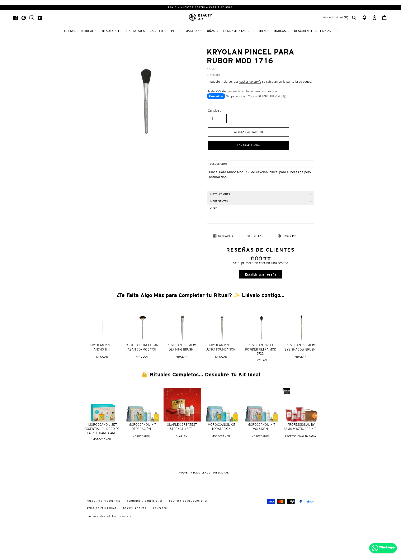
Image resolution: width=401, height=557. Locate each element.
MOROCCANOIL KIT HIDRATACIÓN (222, 427)
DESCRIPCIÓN (218, 163)
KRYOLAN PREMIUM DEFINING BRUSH (182, 347)
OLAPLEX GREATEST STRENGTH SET (182, 427)
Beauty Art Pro (135, 508)
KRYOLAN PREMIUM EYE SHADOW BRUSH (300, 347)
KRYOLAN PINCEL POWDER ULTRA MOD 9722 (260, 349)
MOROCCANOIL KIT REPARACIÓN (142, 427)
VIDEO (213, 208)
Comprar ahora (248, 145)
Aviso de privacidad (102, 508)
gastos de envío (250, 81)
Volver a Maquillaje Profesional (203, 472)
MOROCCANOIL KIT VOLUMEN (261, 427)
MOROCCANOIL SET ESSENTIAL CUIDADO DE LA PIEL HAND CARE (102, 429)
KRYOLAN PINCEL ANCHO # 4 (102, 347)
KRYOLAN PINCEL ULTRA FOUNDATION (220, 347)
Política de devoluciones (188, 501)
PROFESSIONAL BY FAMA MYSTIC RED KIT (300, 427)
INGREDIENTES (219, 201)
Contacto (160, 508)
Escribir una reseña (260, 274)
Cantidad (214, 110)
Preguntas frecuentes (104, 501)
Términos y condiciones (145, 501)
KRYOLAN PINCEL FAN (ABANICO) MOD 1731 (142, 347)
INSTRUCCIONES (220, 194)
